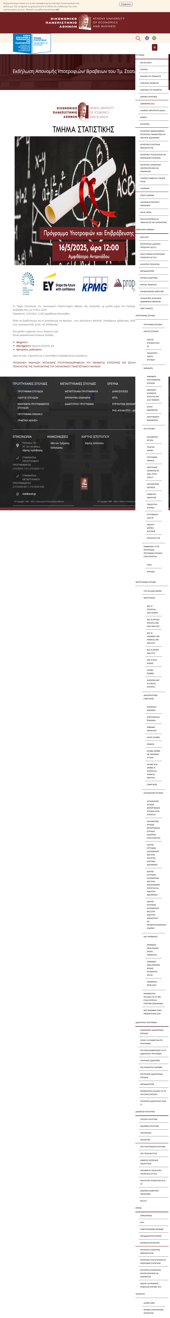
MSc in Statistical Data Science (152, 609)
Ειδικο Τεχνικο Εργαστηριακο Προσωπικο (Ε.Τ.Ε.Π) (152, 256)
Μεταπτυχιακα (149, 598)
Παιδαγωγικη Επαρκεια (152, 506)
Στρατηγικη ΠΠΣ (153, 538)
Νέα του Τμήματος (60, 443)
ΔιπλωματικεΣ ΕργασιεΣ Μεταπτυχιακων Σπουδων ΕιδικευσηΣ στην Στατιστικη (153, 829)
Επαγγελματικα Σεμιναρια (153, 719)
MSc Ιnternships (150, 936)
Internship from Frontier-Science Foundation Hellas (153, 968)
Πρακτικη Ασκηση (151, 449)
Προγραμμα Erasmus (152, 459)
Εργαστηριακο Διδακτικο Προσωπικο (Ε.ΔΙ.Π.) (150, 245)
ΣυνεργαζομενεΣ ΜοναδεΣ (152, 1229)
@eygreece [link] (22, 342)
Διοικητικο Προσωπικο (150, 264)
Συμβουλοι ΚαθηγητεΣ (151, 496)
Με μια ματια (146, 62)
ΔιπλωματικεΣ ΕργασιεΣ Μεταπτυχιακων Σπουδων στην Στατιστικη (153, 808)
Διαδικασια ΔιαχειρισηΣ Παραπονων (149, 1192)
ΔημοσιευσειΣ (146, 1215)
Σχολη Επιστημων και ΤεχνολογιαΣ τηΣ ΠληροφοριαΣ (153, 221)
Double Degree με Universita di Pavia (153, 754)
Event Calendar (147, 195)
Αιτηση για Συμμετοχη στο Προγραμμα (151, 1042)
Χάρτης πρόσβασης (32, 450)
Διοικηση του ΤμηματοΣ (150, 76)
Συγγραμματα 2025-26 (152, 516)
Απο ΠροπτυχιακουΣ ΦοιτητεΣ (153, 1146)
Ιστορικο (144, 69)
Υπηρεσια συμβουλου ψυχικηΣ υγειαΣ (152, 180)
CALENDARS (144, 188)
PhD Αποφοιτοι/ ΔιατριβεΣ (151, 1067)
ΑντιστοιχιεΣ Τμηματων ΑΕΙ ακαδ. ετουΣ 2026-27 (153, 472)
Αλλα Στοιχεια (149, 428)
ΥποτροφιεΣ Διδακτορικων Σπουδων (151, 1076)
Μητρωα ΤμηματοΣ (148, 284)
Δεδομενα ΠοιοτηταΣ (149, 1126)
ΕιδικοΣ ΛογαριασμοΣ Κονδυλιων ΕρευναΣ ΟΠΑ (150, 1285)
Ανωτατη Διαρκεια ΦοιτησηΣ (151, 527)
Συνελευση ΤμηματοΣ (149, 83)
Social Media (145, 212)
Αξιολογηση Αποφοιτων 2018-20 (153, 1182)
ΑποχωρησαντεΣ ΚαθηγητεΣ (152, 291)
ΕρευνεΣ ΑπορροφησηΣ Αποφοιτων (154, 1311)
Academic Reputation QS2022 (152, 110)
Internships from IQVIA (152, 983)
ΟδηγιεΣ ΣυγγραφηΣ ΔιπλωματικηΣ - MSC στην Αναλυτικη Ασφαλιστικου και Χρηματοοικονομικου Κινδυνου (154, 914)
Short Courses (153, 737)
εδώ (57, 9)
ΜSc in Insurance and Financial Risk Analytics (153, 638)
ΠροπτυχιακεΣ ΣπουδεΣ (145, 315)
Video (149, 565)
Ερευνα (139, 1208)
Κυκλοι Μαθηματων (152, 408)
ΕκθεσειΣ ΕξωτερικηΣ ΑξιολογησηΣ (149, 1162)
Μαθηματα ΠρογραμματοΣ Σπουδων (153, 379)
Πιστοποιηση (145, 1133)
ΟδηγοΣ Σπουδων (151, 331)
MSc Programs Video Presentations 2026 (153, 1012)
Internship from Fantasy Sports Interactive (153, 950)
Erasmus (150, 744)
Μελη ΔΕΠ (144, 237)
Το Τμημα (140, 55)
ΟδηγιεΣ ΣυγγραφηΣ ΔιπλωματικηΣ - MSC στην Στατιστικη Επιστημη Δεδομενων (153, 855)
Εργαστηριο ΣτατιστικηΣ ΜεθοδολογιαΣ (150, 146)
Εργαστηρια (145, 124)
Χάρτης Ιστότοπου (94, 443)
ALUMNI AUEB (149, 1303)
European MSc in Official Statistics (153, 683)
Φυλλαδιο (151, 571)
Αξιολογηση (145, 1139)
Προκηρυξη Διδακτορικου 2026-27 (153, 1103)
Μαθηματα (148, 368)
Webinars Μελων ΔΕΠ (152, 729)
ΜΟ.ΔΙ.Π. (143, 1201)
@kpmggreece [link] (23, 345)
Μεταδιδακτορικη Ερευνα (150, 1236)
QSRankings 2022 (147, 103)
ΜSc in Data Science (152, 661)
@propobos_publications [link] (29, 349)
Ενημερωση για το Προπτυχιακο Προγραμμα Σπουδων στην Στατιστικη (153, 551)
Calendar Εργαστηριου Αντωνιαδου (149, 204)
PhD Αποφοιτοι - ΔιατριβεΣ (127, 410)
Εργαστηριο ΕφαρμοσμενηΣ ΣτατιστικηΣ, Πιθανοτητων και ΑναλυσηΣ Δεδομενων (153, 134)
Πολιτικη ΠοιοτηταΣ (148, 1119)
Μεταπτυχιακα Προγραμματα (81, 391)
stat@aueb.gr (29, 493)
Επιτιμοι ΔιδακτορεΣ (149, 278)
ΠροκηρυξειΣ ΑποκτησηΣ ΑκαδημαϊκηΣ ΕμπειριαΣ (150, 300)
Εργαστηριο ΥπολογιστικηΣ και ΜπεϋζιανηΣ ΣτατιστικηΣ (153, 156)
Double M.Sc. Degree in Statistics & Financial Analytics (152, 771)
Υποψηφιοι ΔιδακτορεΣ (150, 1060)
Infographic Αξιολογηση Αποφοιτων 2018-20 (151, 1172)
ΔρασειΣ (143, 117)
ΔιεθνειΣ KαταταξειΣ (148, 96)
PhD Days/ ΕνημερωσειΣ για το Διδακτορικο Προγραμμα (153, 1052)
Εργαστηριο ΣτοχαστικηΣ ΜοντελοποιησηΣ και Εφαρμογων (150, 168)
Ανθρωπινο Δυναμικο (145, 229)
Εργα (142, 1222)
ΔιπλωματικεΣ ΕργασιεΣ (153, 793)
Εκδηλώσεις (57, 447)
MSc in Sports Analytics (153, 651)
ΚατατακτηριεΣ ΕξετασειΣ (153, 486)
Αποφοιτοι (140, 1294)
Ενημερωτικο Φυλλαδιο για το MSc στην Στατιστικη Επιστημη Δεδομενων (153, 998)
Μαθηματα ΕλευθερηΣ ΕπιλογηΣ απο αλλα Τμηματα (153, 395)
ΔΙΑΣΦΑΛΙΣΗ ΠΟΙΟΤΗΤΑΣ (145, 1111)
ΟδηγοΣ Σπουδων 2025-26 (153, 342)
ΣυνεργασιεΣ (152, 784)
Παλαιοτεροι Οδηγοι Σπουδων (152, 356)
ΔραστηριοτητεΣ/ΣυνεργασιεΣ (151, 697)
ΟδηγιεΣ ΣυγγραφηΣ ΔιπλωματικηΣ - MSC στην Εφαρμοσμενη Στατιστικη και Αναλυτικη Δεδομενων (153, 883)
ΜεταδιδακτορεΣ (147, 271)
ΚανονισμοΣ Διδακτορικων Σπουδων (151, 1032)
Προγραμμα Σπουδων (153, 324)
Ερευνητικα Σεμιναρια (151, 708)
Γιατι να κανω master (153, 591)
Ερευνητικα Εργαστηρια (150, 1243)
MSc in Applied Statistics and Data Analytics (153, 622)
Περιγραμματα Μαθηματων (153, 418)
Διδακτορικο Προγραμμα (146, 1022)
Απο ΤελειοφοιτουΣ (148, 1153)
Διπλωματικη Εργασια (152, 438)
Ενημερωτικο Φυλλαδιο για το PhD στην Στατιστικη (153, 1092)
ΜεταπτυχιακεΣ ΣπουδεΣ (146, 582)
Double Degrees (150, 672)
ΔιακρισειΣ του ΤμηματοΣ (151, 90)
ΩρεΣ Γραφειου (146, 308)
